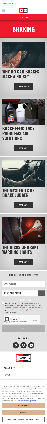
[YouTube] (31, 345)
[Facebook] (16, 345)
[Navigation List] (3, 10)
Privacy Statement (19, 308)
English (7, 3)
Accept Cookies (23, 406)
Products (8, 367)
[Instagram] (23, 345)
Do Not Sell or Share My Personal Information (24, 419)
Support (8, 374)
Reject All (23, 413)
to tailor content (25, 300)
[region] (23, 402)
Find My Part (23, 17)
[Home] (23, 10)
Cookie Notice (20, 401)
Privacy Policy (31, 401)
